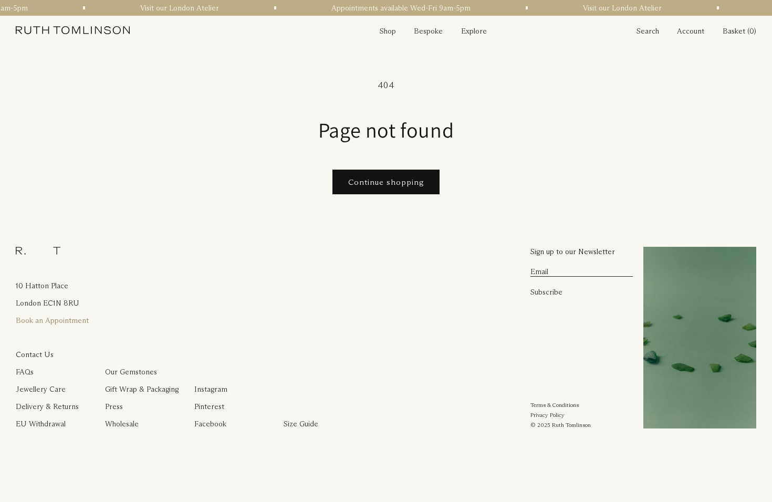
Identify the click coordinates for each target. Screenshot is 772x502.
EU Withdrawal (41, 423)
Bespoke (428, 31)
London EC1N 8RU (47, 303)
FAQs (25, 371)
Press (114, 406)
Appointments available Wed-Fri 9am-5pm (398, 8)
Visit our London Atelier (177, 8)
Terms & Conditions (554, 405)
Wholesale (122, 423)
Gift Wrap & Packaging (142, 389)
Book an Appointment (52, 320)
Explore (474, 31)
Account (690, 31)
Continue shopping (386, 182)
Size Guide (301, 423)
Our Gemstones (131, 371)
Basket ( (736, 31)
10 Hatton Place (42, 285)
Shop (388, 31)
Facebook (210, 423)
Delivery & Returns (47, 406)
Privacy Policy (547, 415)
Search (648, 31)
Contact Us (35, 354)
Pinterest (209, 406)
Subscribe (546, 292)
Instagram (210, 389)
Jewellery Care (41, 389)
